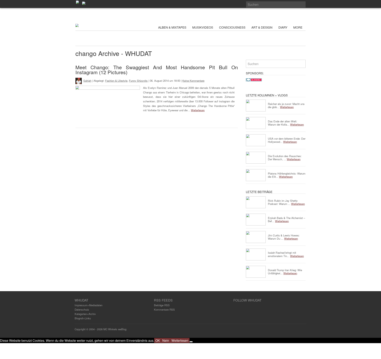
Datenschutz (82, 309)
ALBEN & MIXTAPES (172, 27)
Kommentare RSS (164, 309)
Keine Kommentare (193, 81)
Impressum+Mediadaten (88, 305)
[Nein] (191, 341)
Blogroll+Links (83, 318)
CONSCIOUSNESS (232, 27)
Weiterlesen (198, 110)
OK (157, 340)
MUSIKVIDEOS (202, 27)
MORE (298, 27)
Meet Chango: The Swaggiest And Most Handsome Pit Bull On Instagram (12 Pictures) (156, 69)
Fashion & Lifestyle (116, 81)
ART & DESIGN (261, 27)
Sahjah (87, 81)
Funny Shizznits (138, 81)
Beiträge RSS (162, 305)
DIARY (282, 27)
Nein (165, 340)
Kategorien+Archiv (85, 314)
